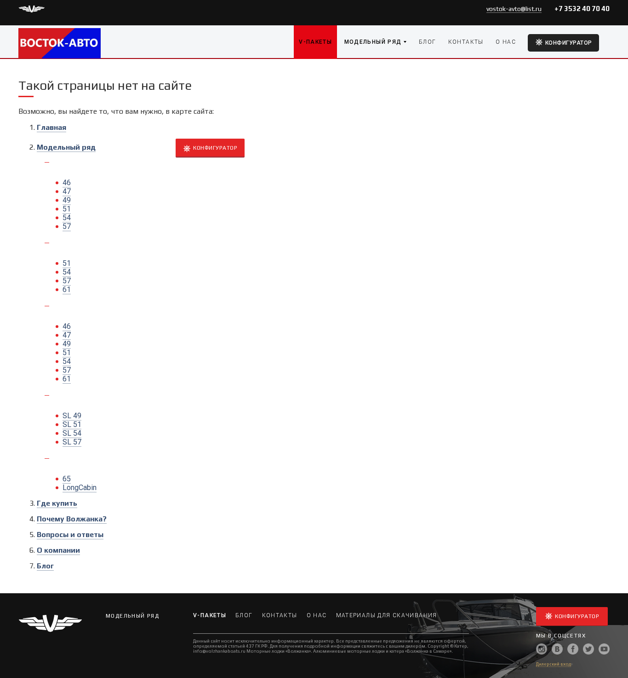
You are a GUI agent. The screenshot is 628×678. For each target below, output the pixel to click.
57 (67, 226)
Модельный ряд (373, 42)
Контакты (466, 42)
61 (67, 289)
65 (67, 478)
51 (67, 209)
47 (67, 191)
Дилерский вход (553, 663)
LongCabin (80, 487)
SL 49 (72, 415)
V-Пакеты (315, 42)
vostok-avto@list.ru (514, 8)
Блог (427, 42)
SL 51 (72, 424)
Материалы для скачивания (386, 615)
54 (67, 217)
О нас (506, 42)
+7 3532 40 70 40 (582, 8)
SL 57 (72, 442)
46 (67, 182)
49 (67, 200)
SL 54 (72, 433)
